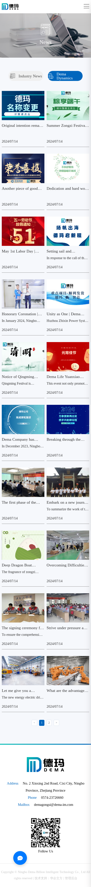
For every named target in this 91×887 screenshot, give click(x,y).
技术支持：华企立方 (49, 878)
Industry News (30, 76)
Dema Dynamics (65, 76)
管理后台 (71, 878)
